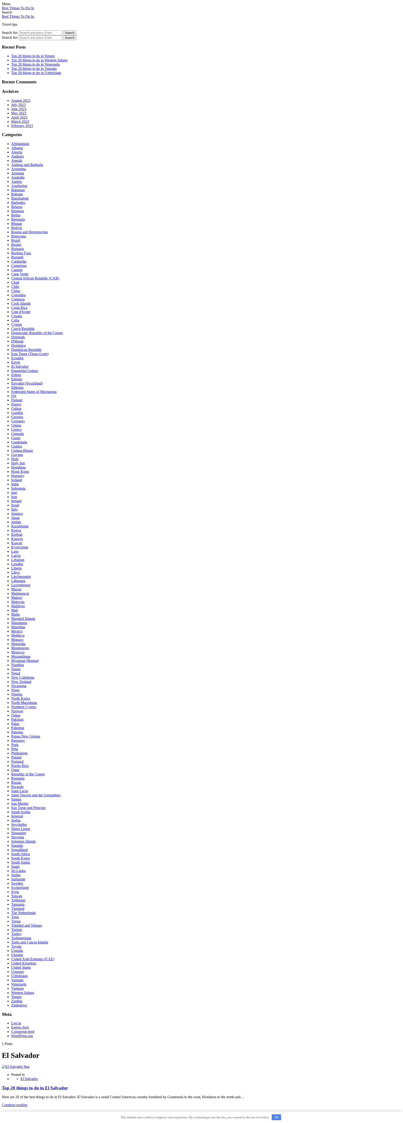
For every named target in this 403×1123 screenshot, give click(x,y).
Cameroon (19, 266)
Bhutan (16, 224)
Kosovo (17, 539)
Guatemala (19, 442)
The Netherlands (23, 913)
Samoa (16, 799)
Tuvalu (16, 946)
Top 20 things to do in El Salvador (35, 1087)
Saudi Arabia (20, 812)
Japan (15, 518)
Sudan (16, 875)
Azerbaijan (19, 186)
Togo (15, 917)
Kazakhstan (19, 526)
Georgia (17, 417)
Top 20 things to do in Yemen (33, 56)
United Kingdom (23, 963)
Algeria (16, 152)
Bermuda (18, 219)
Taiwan (16, 896)
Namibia (17, 665)
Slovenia (17, 837)
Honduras (18, 467)
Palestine (17, 728)
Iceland (16, 480)
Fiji (13, 396)
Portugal (17, 761)
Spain (15, 867)
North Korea (20, 698)
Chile (15, 287)
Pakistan (17, 719)
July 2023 (18, 105)
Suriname (18, 879)
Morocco (17, 652)
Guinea (16, 446)
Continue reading (14, 1105)
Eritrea (16, 375)
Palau (15, 724)
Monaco (17, 640)
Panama (17, 732)
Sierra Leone (20, 829)
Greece (16, 429)
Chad (15, 282)
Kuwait (16, 543)
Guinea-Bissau (22, 450)
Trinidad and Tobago (26, 925)
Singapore (18, 833)
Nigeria (16, 694)
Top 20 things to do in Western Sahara (39, 60)
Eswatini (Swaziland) (27, 383)
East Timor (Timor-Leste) (30, 354)
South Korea (20, 858)
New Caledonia (22, 677)
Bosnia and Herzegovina (29, 232)
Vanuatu (17, 980)
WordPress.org (22, 1036)
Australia (17, 177)
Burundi (17, 257)
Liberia (16, 568)
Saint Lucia (19, 791)
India (15, 484)
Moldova (17, 635)
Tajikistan (18, 900)
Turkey (16, 934)
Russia (16, 782)
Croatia (16, 316)
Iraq (14, 497)
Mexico (16, 631)
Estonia (16, 379)
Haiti (14, 459)
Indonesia (18, 488)
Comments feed (22, 1032)
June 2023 (18, 109)
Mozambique (21, 656)
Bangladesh (19, 198)
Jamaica (17, 514)
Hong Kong (20, 471)
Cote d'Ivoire (20, 312)
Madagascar (20, 593)
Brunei (16, 245)
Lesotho (17, 564)
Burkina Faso (21, 253)
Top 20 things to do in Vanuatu (34, 69)
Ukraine (17, 955)
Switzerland (20, 888)
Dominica (18, 345)
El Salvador (19, 366)
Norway (17, 711)
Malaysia (17, 602)
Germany (18, 421)
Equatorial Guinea (24, 371)
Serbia (16, 820)
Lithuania (18, 581)
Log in (16, 1023)
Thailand (17, 909)
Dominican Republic (26, 350)
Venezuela (18, 984)
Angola (16, 160)
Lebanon (17, 560)
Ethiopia (17, 387)
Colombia (18, 295)
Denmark (18, 337)
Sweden (17, 883)
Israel (15, 505)
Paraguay (18, 740)
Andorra (17, 156)
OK (276, 1117)
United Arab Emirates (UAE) (32, 959)
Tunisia (16, 930)
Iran (14, 492)
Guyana (17, 455)
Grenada (17, 434)
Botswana (18, 236)
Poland (16, 757)
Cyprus (16, 324)
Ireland (16, 501)
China (15, 291)
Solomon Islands (23, 841)
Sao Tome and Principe (28, 808)
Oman (15, 715)
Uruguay (17, 972)
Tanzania (17, 904)
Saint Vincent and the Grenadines (35, 795)
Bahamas (18, 190)
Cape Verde (19, 274)
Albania (17, 148)
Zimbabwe (19, 1005)
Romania (17, 778)
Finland (16, 400)
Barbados (18, 203)
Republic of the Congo (28, 774)
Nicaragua (18, 686)
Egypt (15, 362)
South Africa (20, 854)
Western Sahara (22, 993)
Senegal (17, 816)
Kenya (16, 530)
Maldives (18, 606)
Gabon (16, 408)
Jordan (16, 522)
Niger (15, 690)
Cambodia (18, 261)
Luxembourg (20, 585)
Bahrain (17, 194)
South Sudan (20, 862)
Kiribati (16, 535)
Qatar (15, 770)
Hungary (17, 476)
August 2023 (20, 100)
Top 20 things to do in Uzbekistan (36, 73)
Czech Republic (23, 329)
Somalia (17, 846)
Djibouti (17, 341)
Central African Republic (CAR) (35, 278)
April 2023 (19, 117)
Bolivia (16, 228)
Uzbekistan (19, 976)
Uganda (17, 951)
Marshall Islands (23, 619)
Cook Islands (21, 303)
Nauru (16, 669)
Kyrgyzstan (19, 547)
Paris (14, 745)
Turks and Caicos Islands (29, 942)
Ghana (16, 425)
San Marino (19, 803)
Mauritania (19, 623)
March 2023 (20, 122)
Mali (14, 610)
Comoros (18, 299)
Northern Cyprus (23, 707)
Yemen (16, 997)
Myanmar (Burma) (25, 661)
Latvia (16, 556)
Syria (15, 892)
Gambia (17, 413)
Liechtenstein (21, 577)
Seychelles (19, 824)
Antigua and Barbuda (27, 165)
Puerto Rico (20, 766)
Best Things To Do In (18, 8)
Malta (15, 614)
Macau (16, 589)
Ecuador (17, 358)
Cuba (15, 320)
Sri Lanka (18, 871)
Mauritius (18, 627)
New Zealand (21, 682)
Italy (14, 509)
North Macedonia (24, 703)
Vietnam (17, 988)
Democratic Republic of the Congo (37, 333)
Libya (15, 572)
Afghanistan (20, 144)
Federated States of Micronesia (33, 392)
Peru (14, 749)
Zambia (16, 1001)
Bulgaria (17, 249)
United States (21, 967)
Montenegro (20, 648)
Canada (16, 270)
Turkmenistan (21, 938)
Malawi (16, 598)
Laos (14, 551)
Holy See (18, 463)
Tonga (16, 921)
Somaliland (19, 850)
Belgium (17, 211)
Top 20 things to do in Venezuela (35, 64)
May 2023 (18, 113)
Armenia (17, 173)
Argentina (18, 169)
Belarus (16, 207)
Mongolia (18, 644)
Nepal (15, 673)
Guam (15, 438)
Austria (16, 182)
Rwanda (17, 787)
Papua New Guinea (25, 736)
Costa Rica (19, 308)
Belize (16, 215)
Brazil (15, 240)
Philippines (19, 753)
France (16, 404)
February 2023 (22, 126)
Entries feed (20, 1027)
